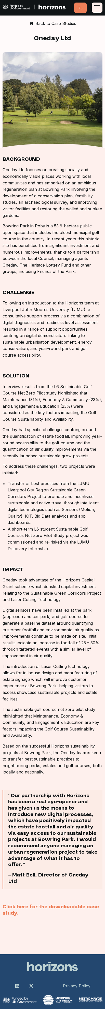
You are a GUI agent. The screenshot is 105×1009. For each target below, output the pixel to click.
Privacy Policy (76, 985)
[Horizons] (34, 8)
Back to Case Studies (55, 23)
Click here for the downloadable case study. (51, 910)
